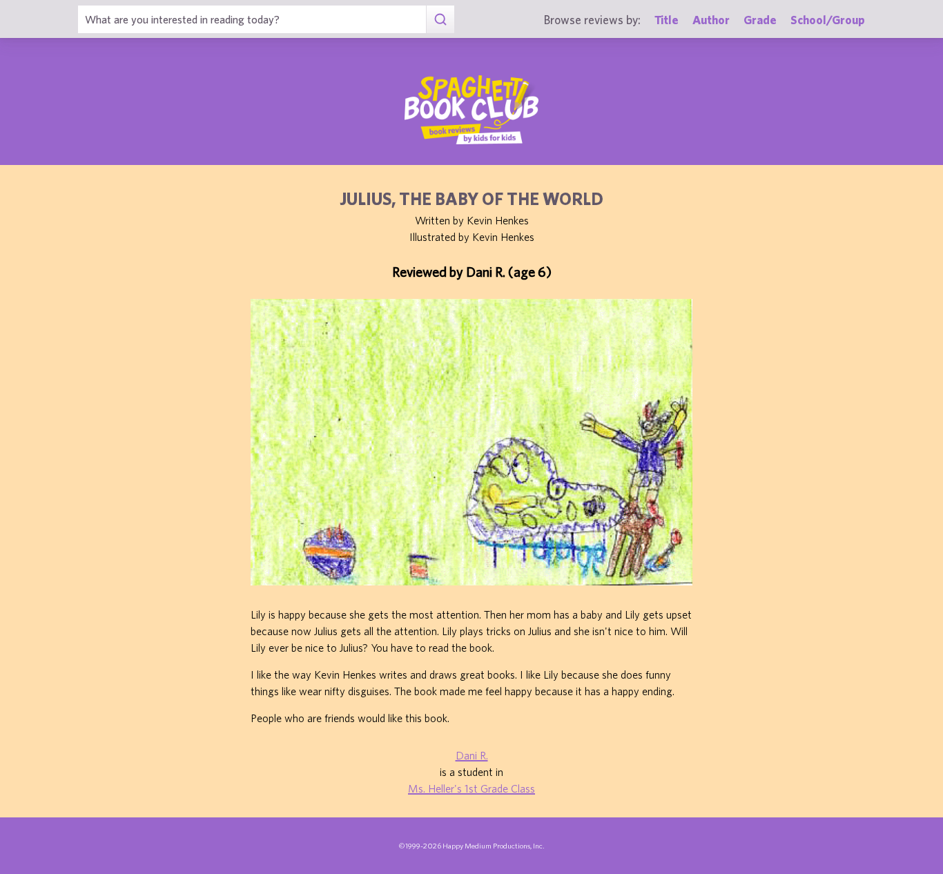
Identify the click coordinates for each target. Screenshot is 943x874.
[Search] (440, 19)
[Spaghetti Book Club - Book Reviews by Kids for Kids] (471, 109)
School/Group (827, 19)
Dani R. (472, 755)
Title (666, 19)
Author (711, 19)
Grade (760, 19)
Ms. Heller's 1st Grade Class (471, 788)
